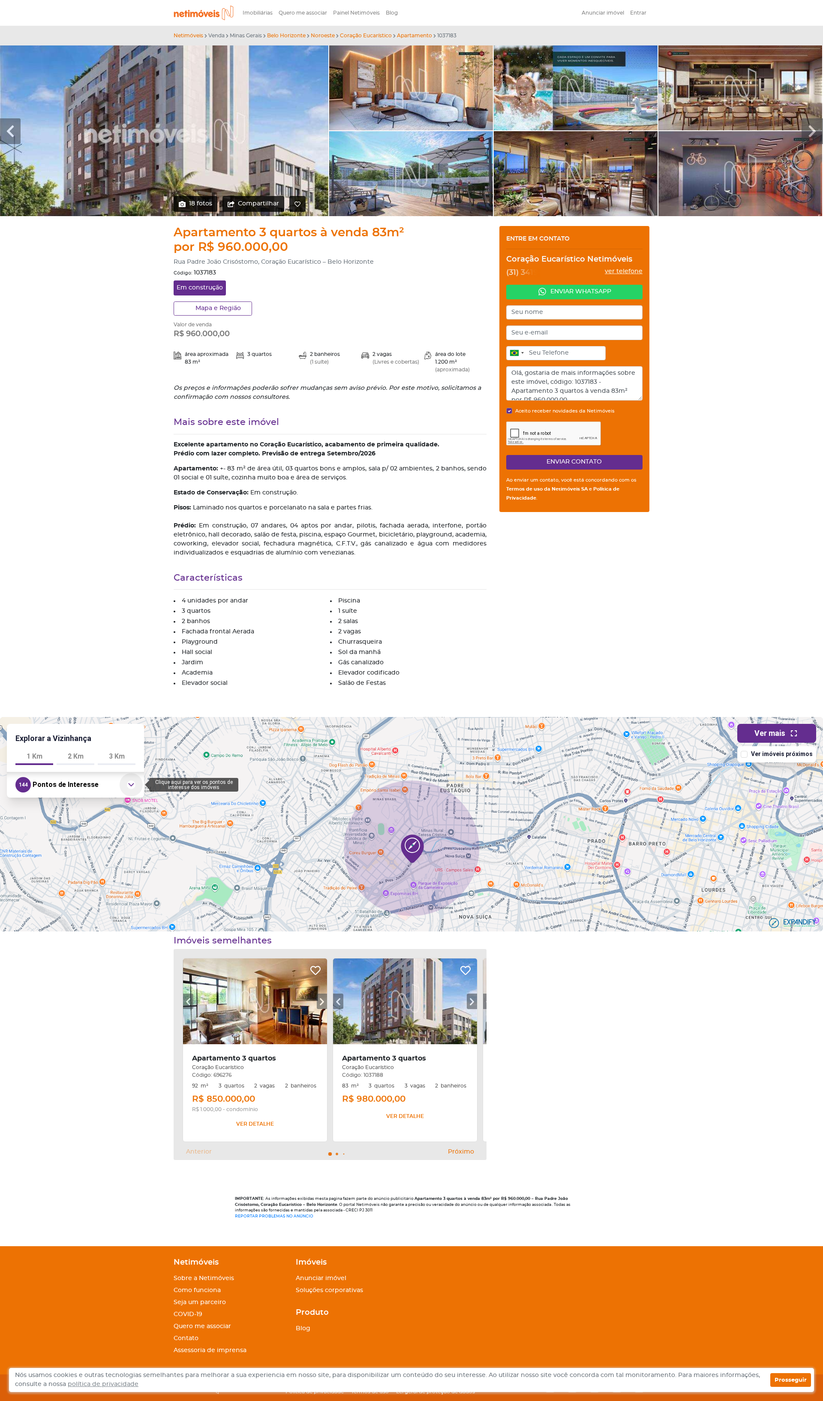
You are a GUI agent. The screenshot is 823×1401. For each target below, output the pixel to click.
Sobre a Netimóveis (204, 1278)
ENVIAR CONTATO (574, 462)
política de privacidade (103, 1384)
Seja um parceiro (200, 1302)
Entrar (638, 12)
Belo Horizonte (286, 35)
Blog (392, 12)
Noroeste (323, 35)
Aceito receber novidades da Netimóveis (565, 411)
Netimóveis (188, 35)
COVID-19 (188, 1314)
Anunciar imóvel (603, 12)
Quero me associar (303, 12)
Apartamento (414, 35)
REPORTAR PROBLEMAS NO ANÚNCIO (274, 1216)
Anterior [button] (199, 1152)
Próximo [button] (461, 1152)
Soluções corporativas (329, 1290)
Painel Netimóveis (356, 12)
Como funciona (197, 1290)
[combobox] (516, 353)
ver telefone (624, 271)
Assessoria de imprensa (210, 1350)
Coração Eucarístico (366, 35)
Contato (186, 1338)
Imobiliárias (258, 12)
